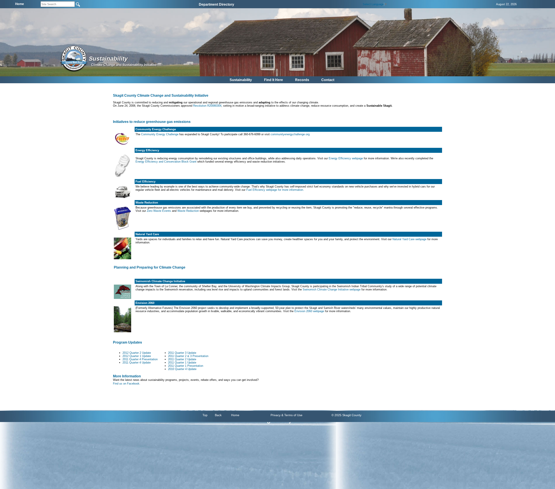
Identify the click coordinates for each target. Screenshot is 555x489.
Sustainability (241, 80)
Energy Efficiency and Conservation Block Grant (165, 161)
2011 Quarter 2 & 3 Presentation (188, 356)
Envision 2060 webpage (309, 311)
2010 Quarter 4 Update (182, 369)
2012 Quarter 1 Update (136, 356)
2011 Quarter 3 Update (182, 352)
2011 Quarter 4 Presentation (140, 359)
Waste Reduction (188, 210)
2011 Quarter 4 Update (136, 362)
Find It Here (273, 80)
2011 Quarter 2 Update (182, 359)
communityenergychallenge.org (290, 134)
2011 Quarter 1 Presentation (185, 365)
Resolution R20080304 (207, 105)
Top (204, 415)
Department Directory (216, 4)
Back (218, 415)
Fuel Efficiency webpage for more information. (275, 189)
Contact (327, 80)
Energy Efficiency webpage (346, 158)
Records (302, 80)
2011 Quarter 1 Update (182, 362)
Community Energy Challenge (159, 134)
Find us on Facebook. (126, 383)
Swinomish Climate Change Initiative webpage (332, 289)
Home (235, 415)
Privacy (276, 415)
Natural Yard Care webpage (409, 239)
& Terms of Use (291, 415)
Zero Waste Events (159, 210)
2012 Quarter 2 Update (136, 352)
